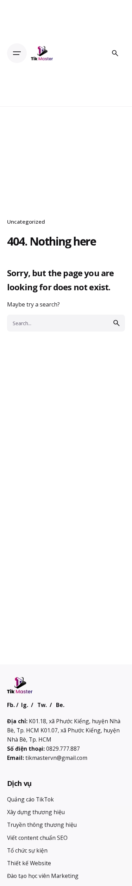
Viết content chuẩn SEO (37, 838)
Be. (60, 705)
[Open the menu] (17, 53)
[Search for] (66, 323)
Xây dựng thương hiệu (36, 812)
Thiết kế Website (29, 863)
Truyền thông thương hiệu (42, 825)
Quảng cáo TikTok (30, 799)
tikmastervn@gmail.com (56, 758)
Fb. (11, 705)
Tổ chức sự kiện (27, 850)
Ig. (24, 705)
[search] (116, 323)
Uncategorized (26, 221)
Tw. (42, 705)
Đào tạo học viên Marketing (42, 876)
